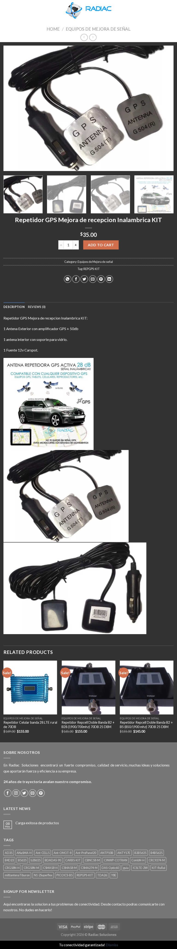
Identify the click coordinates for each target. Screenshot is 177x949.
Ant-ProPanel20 (86, 853)
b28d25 (36, 860)
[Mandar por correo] (93, 279)
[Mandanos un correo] (32, 793)
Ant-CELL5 (43, 853)
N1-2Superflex (43, 875)
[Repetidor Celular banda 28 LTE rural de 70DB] (30, 687)
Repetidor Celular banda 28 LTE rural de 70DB (30, 724)
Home (53, 29)
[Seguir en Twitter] (24, 793)
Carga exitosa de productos (37, 823)
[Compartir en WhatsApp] (67, 279)
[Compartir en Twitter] (84, 279)
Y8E (113, 875)
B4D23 (9, 860)
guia (126, 868)
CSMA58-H (50, 868)
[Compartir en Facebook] (76, 279)
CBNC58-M (92, 860)
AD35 (8, 853)
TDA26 (102, 875)
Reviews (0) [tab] (37, 307)
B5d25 (22, 860)
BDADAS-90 (53, 860)
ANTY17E (123, 853)
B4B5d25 (156, 853)
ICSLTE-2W (140, 868)
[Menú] (6, 10)
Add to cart (101, 245)
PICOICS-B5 (64, 875)
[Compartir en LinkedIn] (109, 279)
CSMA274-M (89, 868)
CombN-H (138, 860)
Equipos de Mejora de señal (98, 29)
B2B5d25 (140, 853)
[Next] (164, 108)
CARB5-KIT (73, 860)
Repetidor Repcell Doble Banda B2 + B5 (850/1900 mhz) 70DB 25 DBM (146, 724)
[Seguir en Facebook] (8, 793)
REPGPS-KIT (91, 269)
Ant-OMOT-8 (62, 853)
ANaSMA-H (24, 853)
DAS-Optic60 (110, 868)
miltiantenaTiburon (17, 875)
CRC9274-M (157, 860)
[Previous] (13, 108)
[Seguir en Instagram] (16, 793)
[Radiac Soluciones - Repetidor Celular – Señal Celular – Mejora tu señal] (88, 10)
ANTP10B (106, 853)
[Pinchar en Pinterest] (101, 279)
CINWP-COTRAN (115, 860)
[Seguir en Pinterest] (41, 793)
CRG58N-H (12, 868)
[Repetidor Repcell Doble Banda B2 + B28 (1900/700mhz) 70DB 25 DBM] (88, 687)
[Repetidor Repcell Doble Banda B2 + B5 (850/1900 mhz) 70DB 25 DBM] (147, 687)
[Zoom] (9, 165)
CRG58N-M (31, 868)
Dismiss (112, 945)
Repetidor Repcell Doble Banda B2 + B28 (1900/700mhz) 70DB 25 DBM (88, 724)
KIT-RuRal (158, 868)
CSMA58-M (69, 868)
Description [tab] (14, 307)
